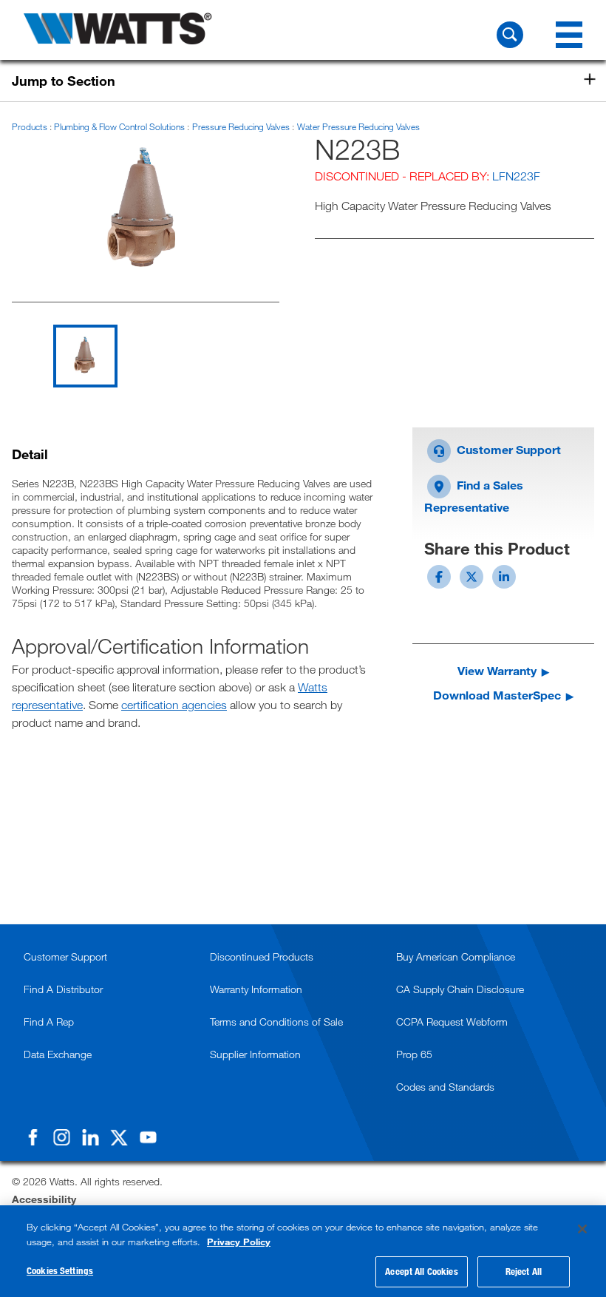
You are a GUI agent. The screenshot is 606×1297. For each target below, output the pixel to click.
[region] (303, 1251)
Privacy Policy (238, 1241)
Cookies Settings (60, 1270)
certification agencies (174, 704)
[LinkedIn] (90, 1137)
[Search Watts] (510, 34)
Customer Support (507, 449)
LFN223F (516, 176)
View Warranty (497, 670)
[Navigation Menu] (569, 34)
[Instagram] (61, 1137)
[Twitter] (119, 1137)
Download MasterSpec (497, 695)
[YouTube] (148, 1137)
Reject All (523, 1271)
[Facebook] (32, 1137)
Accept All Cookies (421, 1271)
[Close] (582, 1229)
